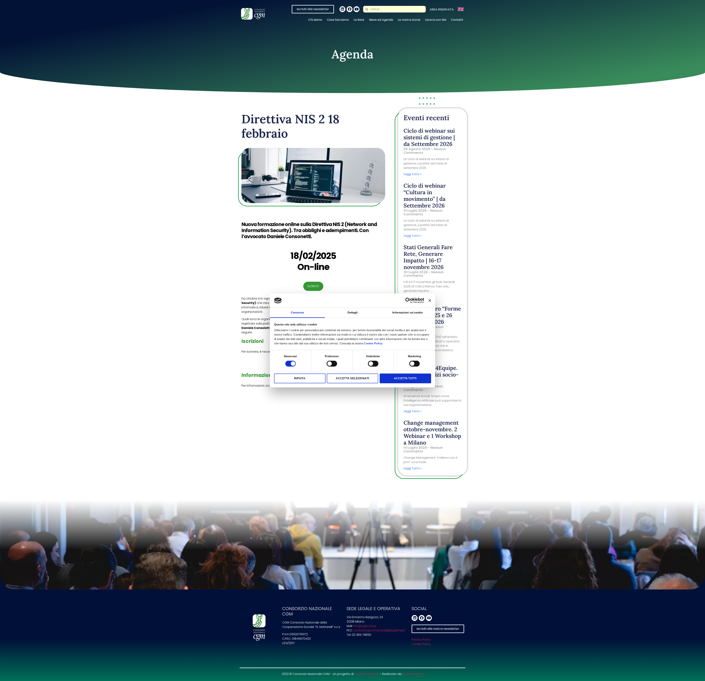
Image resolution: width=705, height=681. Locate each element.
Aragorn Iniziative (366, 674)
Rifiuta (300, 378)
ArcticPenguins (412, 674)
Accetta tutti (405, 378)
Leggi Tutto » (413, 174)
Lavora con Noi (435, 20)
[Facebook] (349, 9)
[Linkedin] (342, 9)
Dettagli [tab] (353, 312)
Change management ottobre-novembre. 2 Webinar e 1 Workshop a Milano (432, 432)
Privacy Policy (421, 639)
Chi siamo (315, 20)
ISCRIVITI (313, 286)
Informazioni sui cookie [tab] (407, 312)
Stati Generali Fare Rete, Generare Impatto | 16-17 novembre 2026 (428, 257)
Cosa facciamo (338, 20)
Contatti (457, 20)
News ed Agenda (381, 20)
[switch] (332, 364)
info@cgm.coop (364, 626)
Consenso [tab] (297, 312)
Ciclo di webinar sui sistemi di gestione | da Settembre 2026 (429, 137)
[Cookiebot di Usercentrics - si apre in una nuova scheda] (408, 300)
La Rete (359, 20)
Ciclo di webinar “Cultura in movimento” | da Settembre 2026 (425, 195)
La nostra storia (409, 20)
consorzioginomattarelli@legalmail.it (379, 630)
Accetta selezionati (352, 378)
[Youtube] (356, 9)
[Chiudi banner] (430, 300)
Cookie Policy (373, 343)
